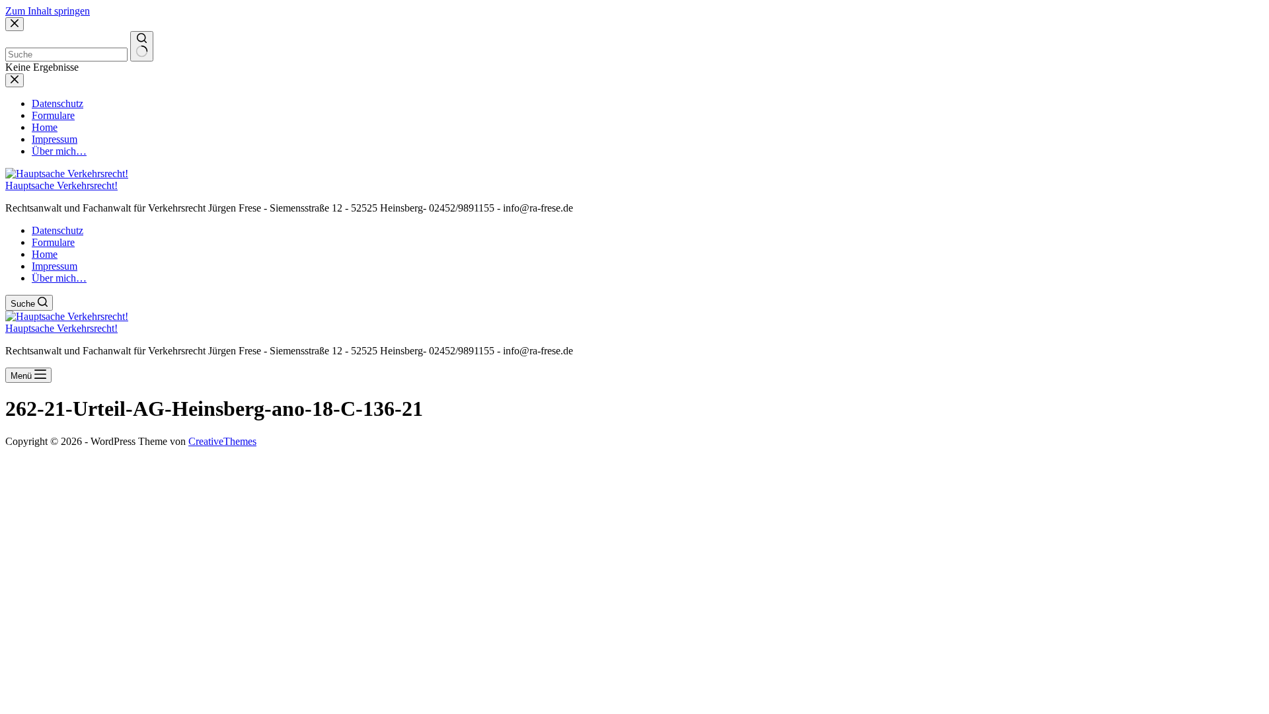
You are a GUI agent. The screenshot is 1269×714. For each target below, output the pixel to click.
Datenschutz (57, 230)
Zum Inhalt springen (47, 11)
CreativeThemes (222, 441)
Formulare (53, 242)
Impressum (54, 266)
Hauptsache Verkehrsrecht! (61, 185)
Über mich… (59, 278)
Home (45, 254)
